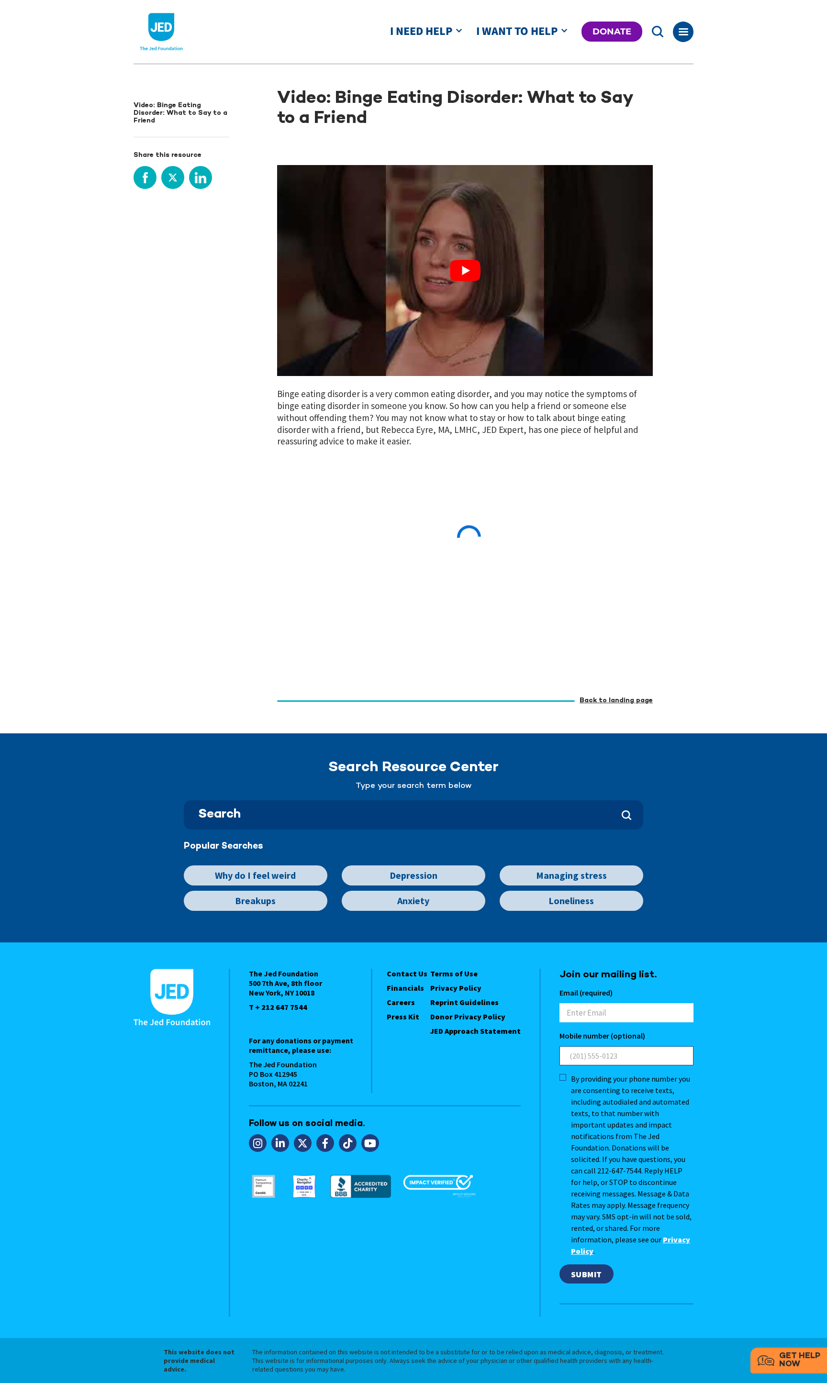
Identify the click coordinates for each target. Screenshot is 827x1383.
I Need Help (421, 31)
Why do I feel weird (255, 875)
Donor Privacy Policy (467, 1016)
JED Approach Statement (475, 1031)
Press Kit (403, 1016)
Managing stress (571, 875)
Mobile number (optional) (602, 1035)
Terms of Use (454, 973)
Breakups (255, 901)
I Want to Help (517, 31)
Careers (401, 1002)
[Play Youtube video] (465, 270)
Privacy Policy (455, 988)
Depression (413, 875)
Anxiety (413, 901)
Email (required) (586, 992)
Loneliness (571, 901)
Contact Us (407, 973)
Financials (405, 988)
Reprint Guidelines (464, 1002)
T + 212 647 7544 (278, 1007)
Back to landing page (616, 700)
